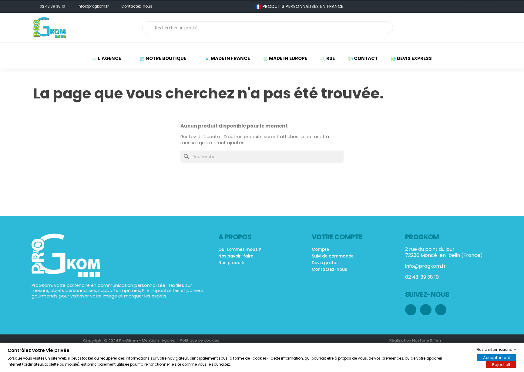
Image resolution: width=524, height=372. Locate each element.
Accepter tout (496, 357)
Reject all (501, 364)
